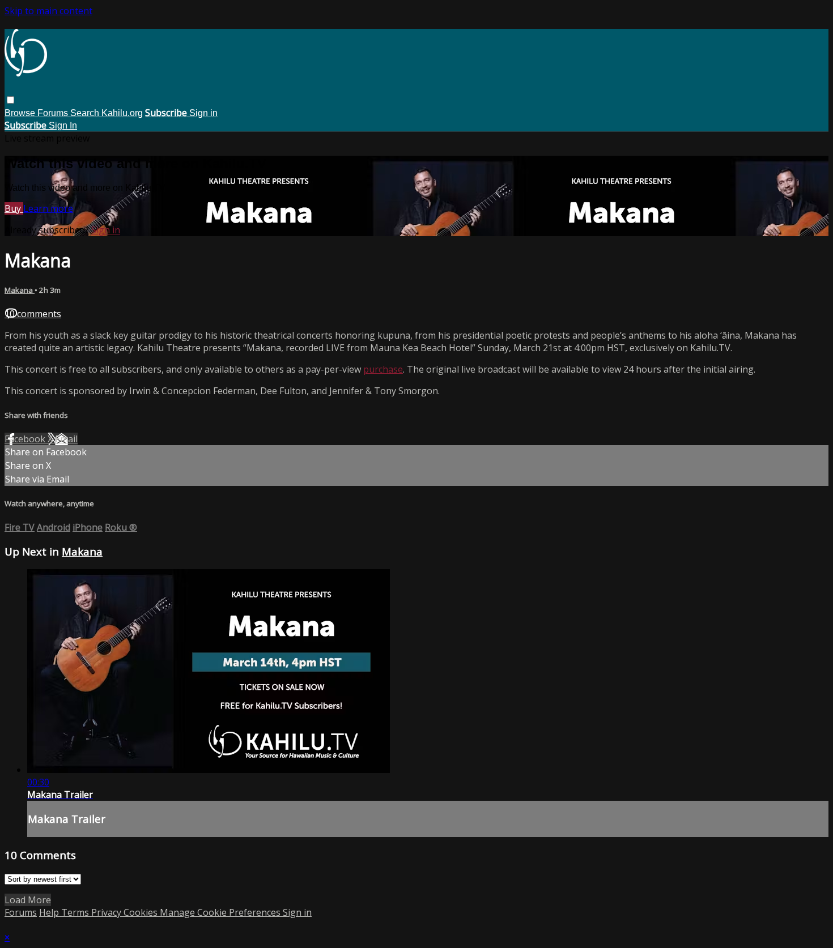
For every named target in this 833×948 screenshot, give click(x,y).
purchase (383, 369)
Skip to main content (48, 11)
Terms (76, 912)
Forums (53, 113)
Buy (14, 208)
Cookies (142, 912)
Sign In (63, 125)
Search (85, 113)
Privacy (107, 912)
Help (50, 912)
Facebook (26, 439)
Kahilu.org (122, 113)
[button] (10, 100)
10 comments (33, 314)
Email (66, 439)
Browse (21, 113)
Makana (20, 290)
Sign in (203, 113)
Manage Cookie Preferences (221, 912)
